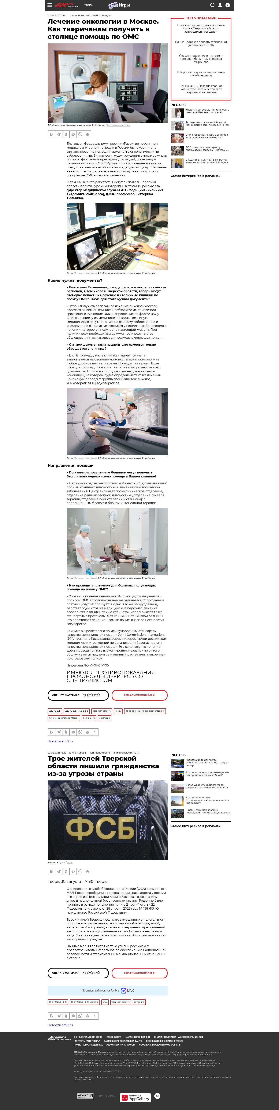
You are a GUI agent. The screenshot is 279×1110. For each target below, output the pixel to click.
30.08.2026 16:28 (57, 752)
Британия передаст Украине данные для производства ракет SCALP (207, 773)
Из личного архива (118, 125)
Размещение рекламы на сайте (123, 1041)
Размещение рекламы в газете (164, 1041)
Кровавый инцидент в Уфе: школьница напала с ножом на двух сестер (207, 763)
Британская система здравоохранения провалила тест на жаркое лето (207, 800)
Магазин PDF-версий (137, 1037)
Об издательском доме (88, 1037)
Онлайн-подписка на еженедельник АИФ (178, 1037)
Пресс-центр (113, 1037)
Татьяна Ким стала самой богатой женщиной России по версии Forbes (207, 123)
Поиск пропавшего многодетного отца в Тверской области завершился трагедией (201, 28)
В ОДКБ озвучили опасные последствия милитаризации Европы (208, 811)
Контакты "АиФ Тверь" (87, 1041)
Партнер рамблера (107, 1096)
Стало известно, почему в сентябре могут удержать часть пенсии (207, 136)
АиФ (70, 862)
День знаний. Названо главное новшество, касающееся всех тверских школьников (201, 89)
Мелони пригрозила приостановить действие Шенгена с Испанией (207, 111)
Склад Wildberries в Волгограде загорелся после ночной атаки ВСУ (207, 786)
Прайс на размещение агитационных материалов (104, 1045)
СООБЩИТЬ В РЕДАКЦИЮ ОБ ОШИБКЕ (159, 1045)
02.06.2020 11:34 (57, 15)
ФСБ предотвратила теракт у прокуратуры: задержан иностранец (207, 148)
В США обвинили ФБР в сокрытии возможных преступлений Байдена (207, 161)
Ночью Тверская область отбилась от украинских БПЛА (201, 43)
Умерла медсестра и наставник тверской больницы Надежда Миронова (201, 59)
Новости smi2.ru (60, 741)
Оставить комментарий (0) (139, 695)
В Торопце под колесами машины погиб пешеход (201, 74)
